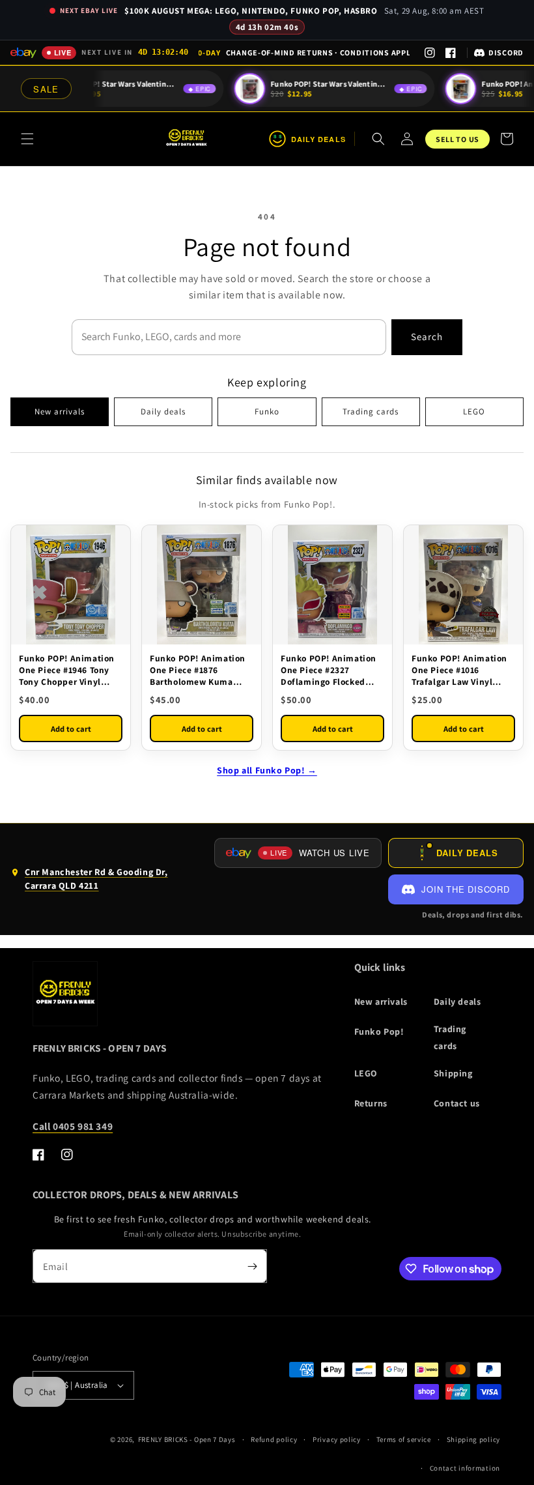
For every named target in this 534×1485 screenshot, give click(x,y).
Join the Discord (465, 889)
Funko (267, 411)
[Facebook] (450, 53)
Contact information (465, 1468)
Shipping (453, 1073)
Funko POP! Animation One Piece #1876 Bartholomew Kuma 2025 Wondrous (198, 670)
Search (427, 336)
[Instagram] (430, 53)
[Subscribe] (252, 1266)
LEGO (474, 411)
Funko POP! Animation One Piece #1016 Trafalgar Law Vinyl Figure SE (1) (459, 670)
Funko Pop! (379, 1031)
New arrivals (60, 411)
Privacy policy (337, 1439)
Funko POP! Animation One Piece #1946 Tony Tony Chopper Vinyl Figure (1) (67, 670)
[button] (27, 138)
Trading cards (371, 411)
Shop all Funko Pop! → (267, 770)
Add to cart (71, 728)
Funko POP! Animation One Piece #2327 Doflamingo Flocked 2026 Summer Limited (328, 670)
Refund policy (274, 1439)
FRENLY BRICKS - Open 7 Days (187, 1439)
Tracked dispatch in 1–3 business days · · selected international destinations (304, 52)
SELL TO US (457, 139)
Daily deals (163, 411)
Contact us (457, 1103)
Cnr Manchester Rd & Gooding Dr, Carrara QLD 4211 (89, 881)
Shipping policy (474, 1439)
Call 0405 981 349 (73, 1125)
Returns (370, 1103)
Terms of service (403, 1439)
